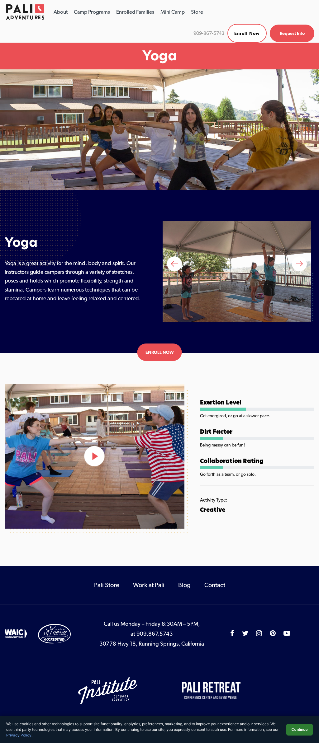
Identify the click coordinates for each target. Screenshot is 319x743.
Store (197, 12)
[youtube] (286, 633)
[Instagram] (259, 633)
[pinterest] (273, 633)
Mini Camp (172, 12)
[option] (237, 271)
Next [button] (299, 263)
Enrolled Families (135, 12)
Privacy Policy (18, 735)
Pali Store (106, 585)
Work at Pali (148, 585)
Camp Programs (92, 12)
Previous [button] (174, 263)
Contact (214, 585)
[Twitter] (245, 633)
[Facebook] (232, 633)
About (61, 12)
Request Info (292, 33)
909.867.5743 (154, 633)
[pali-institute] (108, 690)
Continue (299, 729)
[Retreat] (211, 690)
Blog (184, 585)
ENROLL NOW (159, 352)
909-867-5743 (208, 33)
